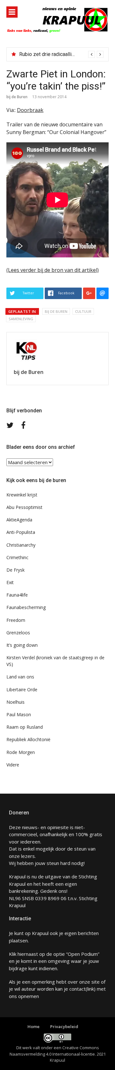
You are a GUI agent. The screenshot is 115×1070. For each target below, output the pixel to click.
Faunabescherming (26, 607)
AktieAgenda (19, 520)
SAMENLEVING (21, 318)
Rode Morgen (20, 752)
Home (33, 1026)
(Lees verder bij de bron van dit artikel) (52, 269)
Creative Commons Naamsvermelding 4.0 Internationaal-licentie (54, 1051)
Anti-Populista (20, 532)
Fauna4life (17, 595)
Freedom (15, 620)
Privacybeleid (64, 1026)
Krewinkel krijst (21, 495)
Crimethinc (17, 557)
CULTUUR (83, 311)
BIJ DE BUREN (56, 311)
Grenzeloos (18, 633)
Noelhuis (15, 702)
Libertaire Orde (21, 689)
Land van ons (20, 677)
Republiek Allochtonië (28, 739)
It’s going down (22, 645)
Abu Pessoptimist (24, 507)
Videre (12, 765)
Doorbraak (30, 110)
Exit (10, 582)
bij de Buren (16, 96)
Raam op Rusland (24, 727)
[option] (61, 54)
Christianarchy (20, 545)
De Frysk (15, 570)
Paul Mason (18, 714)
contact (77, 989)
